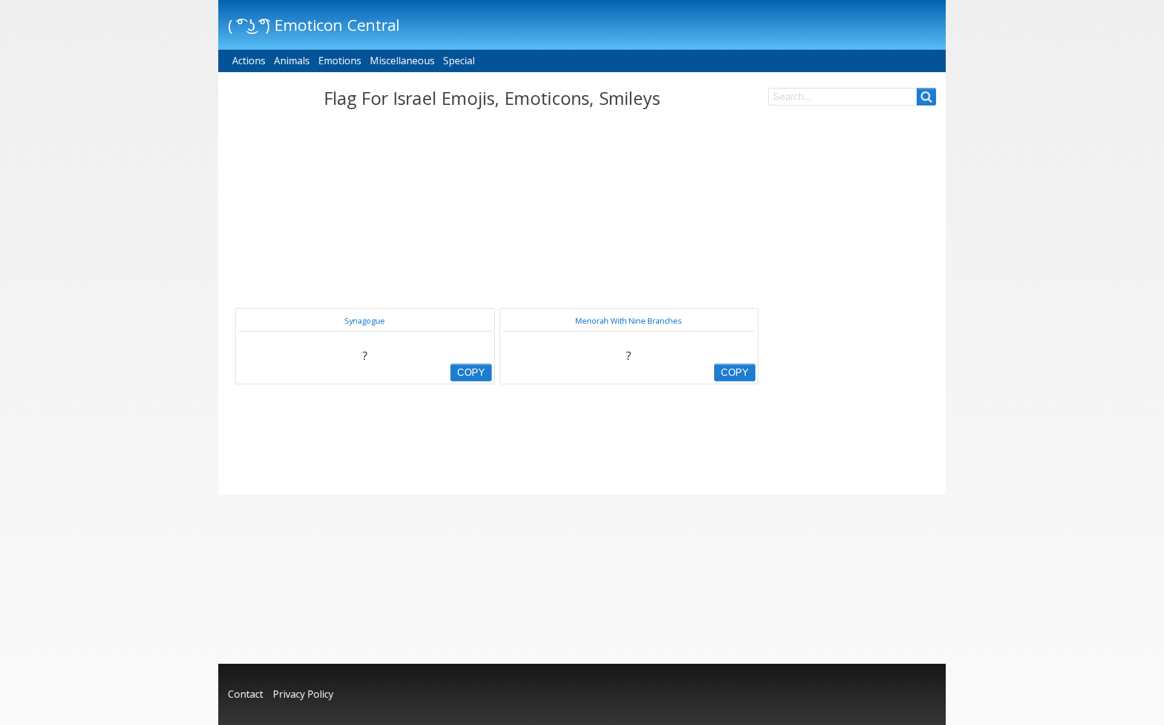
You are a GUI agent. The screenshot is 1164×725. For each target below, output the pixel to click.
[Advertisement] (492, 208)
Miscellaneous (402, 60)
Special (459, 60)
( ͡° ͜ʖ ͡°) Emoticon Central (314, 25)
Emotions (339, 60)
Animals (292, 60)
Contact (245, 694)
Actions (249, 60)
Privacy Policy (303, 694)
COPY (471, 372)
